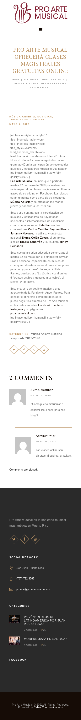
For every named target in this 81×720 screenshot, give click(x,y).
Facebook (44, 305)
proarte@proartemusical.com (33, 589)
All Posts (31, 79)
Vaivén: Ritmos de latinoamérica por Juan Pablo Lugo (45, 620)
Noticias (44, 116)
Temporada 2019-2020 (26, 119)
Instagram (16, 309)
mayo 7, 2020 (19, 124)
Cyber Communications (48, 707)
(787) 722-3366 (25, 578)
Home (16, 79)
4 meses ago (30, 645)
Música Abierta (53, 79)
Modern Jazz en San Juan (46, 638)
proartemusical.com (22, 313)
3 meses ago (30, 630)
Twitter (56, 305)
